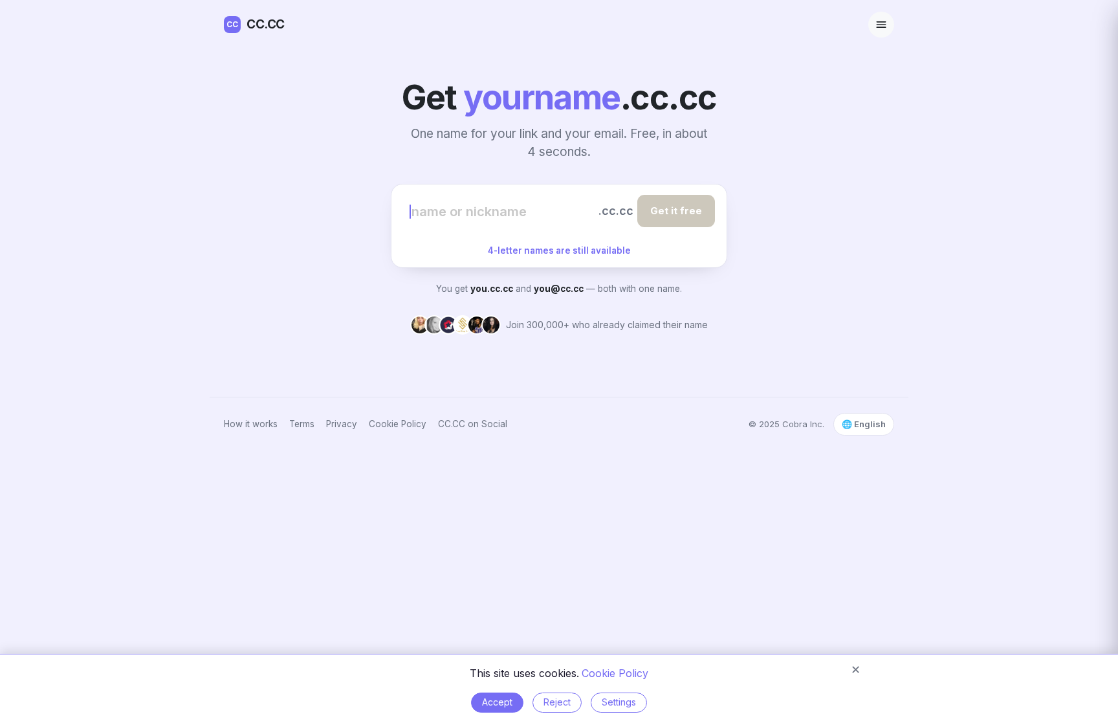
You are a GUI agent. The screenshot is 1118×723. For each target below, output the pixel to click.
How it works (251, 424)
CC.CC (255, 24)
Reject (557, 701)
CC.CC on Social (472, 424)
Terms (301, 424)
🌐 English (864, 424)
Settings (619, 701)
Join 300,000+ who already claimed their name (607, 324)
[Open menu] (881, 25)
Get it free (676, 211)
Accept (497, 701)
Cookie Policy (397, 424)
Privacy (341, 424)
